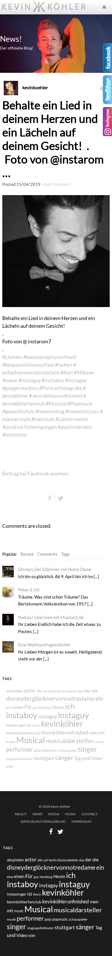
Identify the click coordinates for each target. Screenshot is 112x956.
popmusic (49, 750)
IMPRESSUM (81, 821)
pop (37, 750)
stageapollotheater (19, 759)
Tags (65, 554)
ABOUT (21, 814)
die (95, 690)
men (93, 732)
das (80, 691)
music (11, 741)
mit (102, 732)
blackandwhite (67, 691)
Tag (77, 758)
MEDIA (53, 814)
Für (28, 707)
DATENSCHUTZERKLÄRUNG (43, 821)
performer (19, 749)
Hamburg (45, 707)
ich (70, 706)
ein (99, 698)
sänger (64, 757)
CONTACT (90, 814)
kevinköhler (62, 723)
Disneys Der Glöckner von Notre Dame (54, 569)
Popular (9, 554)
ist (28, 725)
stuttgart (44, 758)
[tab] (9, 554)
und (86, 758)
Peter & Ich (28, 589)
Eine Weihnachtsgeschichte (44, 644)
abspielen (14, 690)
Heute (58, 707)
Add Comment (56, 184)
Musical (30, 740)
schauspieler (67, 750)
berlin (52, 691)
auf (45, 691)
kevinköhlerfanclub (23, 732)
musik (99, 742)
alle (39, 691)
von (9, 766)
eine (9, 707)
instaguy (73, 715)
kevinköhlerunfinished (64, 733)
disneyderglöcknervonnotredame (50, 698)
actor (30, 691)
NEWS (37, 814)
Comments (47, 554)
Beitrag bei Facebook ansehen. (36, 473)
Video (96, 758)
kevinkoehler (35, 87)
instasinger (16, 725)
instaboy (21, 715)
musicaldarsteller (70, 740)
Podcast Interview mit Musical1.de (51, 617)
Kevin (36, 725)
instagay (47, 716)
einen (18, 707)
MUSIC (70, 814)
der (87, 690)
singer (87, 748)
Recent (27, 554)
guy (35, 707)
